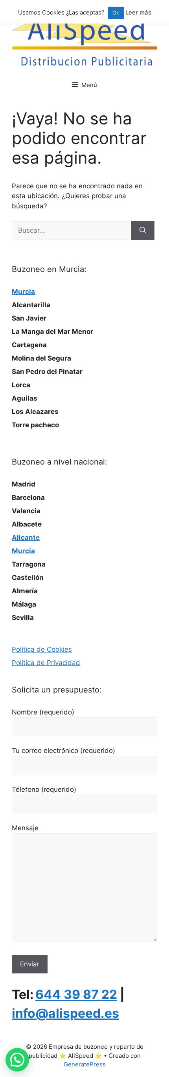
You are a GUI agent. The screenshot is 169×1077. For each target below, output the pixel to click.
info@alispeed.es (65, 1013)
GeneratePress (85, 1064)
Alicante (26, 537)
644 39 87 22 (76, 994)
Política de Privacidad (46, 663)
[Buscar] (142, 230)
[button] (17, 1060)
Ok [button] (115, 12)
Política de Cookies (42, 649)
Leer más (138, 12)
